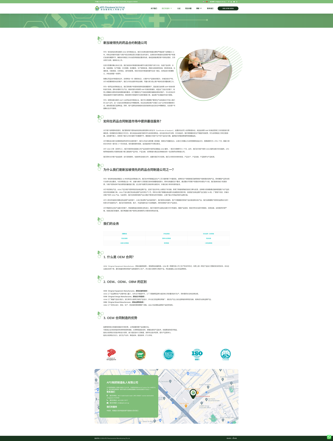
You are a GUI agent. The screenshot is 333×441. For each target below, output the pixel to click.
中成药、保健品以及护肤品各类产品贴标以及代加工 (123, 410)
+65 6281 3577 (122, 400)
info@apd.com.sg (220, 1)
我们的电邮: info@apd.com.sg (119, 403)
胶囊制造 (124, 233)
